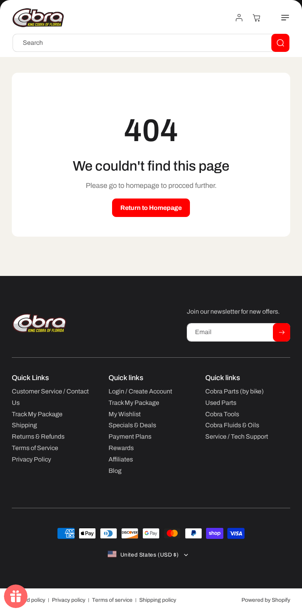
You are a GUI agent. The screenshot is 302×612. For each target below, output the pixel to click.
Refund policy (28, 600)
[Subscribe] (281, 332)
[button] (280, 17)
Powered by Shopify (265, 600)
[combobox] (151, 42)
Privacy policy (68, 600)
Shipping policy (157, 600)
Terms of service (112, 600)
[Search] (280, 43)
